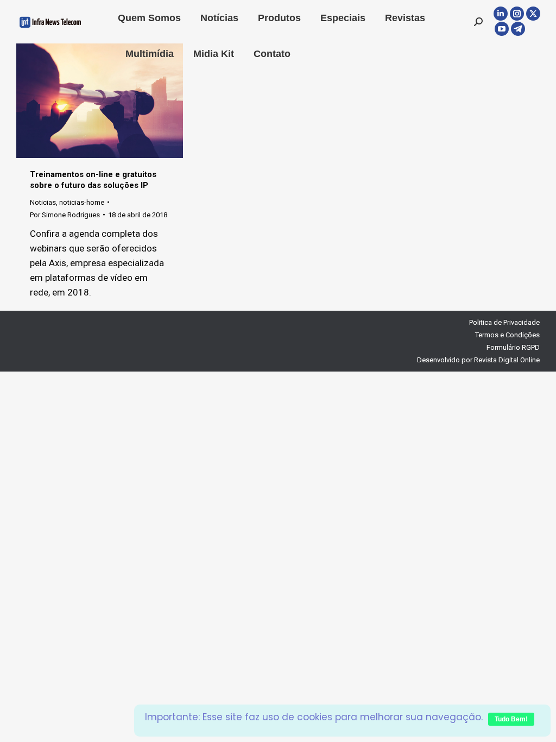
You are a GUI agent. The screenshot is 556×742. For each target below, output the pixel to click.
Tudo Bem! (511, 719)
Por (65, 215)
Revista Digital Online (507, 360)
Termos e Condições (507, 335)
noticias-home (81, 202)
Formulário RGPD (513, 347)
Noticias (43, 202)
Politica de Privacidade (504, 322)
